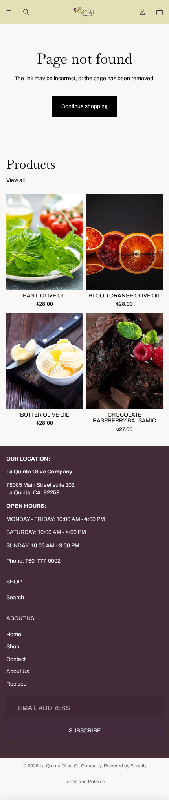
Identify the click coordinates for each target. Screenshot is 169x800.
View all (15, 180)
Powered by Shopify (125, 766)
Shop (12, 647)
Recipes (16, 684)
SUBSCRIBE (85, 731)
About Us (17, 671)
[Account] (142, 11)
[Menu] (9, 12)
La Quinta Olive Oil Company (70, 766)
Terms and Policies (84, 781)
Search (15, 597)
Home (13, 634)
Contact (16, 659)
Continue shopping (84, 106)
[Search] (26, 11)
